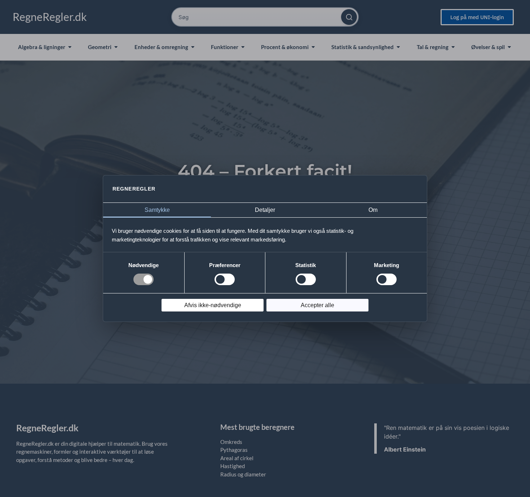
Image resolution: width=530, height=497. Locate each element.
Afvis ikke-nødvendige (212, 305)
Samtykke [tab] (157, 210)
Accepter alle (317, 305)
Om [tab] (372, 210)
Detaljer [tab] (265, 210)
